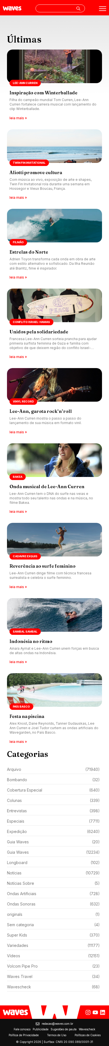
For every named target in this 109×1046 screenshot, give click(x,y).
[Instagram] (88, 1012)
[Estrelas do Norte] (54, 244)
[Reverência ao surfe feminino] (54, 556)
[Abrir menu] (102, 8)
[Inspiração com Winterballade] (54, 85)
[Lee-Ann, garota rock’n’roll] (54, 401)
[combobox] (60, 8)
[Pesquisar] (78, 8)
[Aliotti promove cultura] (54, 165)
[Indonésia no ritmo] (54, 631)
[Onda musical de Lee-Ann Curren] (54, 479)
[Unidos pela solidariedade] (54, 324)
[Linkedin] (102, 1012)
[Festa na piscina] (54, 709)
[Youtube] (95, 1012)
